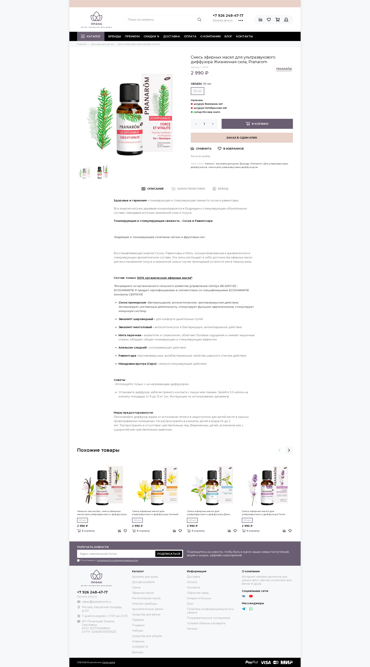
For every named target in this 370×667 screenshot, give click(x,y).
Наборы (137, 630)
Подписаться (168, 554)
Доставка (171, 36)
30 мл (197, 91)
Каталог (94, 36)
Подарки (138, 625)
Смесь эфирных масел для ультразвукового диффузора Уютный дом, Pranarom (155, 513)
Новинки (138, 641)
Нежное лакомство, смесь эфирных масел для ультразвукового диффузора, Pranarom (102, 513)
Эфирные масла (143, 593)
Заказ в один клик (241, 137)
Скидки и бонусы (199, 598)
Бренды (244, 163)
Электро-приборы (144, 603)
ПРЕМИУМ (132, 36)
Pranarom (256, 163)
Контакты (244, 36)
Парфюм (138, 620)
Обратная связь (198, 593)
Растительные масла (146, 598)
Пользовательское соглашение (208, 618)
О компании (210, 36)
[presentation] (279, 450)
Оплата (190, 36)
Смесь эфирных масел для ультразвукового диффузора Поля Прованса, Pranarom (263, 513)
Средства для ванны (146, 614)
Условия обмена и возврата (206, 623)
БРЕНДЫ (114, 36)
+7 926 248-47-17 (228, 15)
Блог (228, 36)
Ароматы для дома (227, 163)
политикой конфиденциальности (117, 560)
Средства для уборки (147, 636)
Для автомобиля (143, 582)
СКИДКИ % (151, 36)
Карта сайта (108, 662)
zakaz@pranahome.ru (96, 601)
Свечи (136, 587)
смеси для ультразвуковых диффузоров (233, 167)
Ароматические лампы (147, 609)
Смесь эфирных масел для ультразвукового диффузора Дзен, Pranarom (208, 513)
